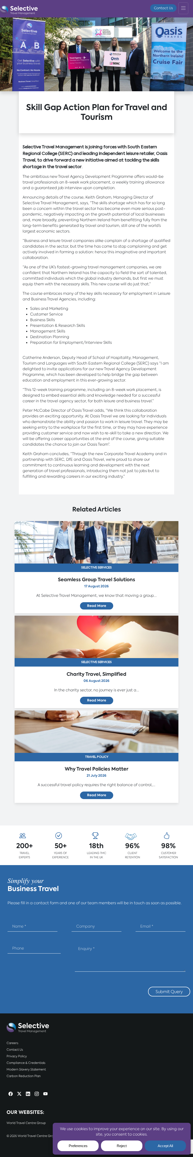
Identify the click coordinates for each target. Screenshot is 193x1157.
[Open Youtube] (45, 1094)
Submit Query (169, 991)
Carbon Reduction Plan (24, 1076)
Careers (12, 1043)
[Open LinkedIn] (28, 1094)
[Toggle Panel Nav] (183, 8)
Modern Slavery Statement (26, 1069)
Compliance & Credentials (26, 1063)
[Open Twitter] (19, 1094)
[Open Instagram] (37, 1094)
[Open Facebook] (10, 1094)
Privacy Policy (17, 1056)
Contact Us (163, 8)
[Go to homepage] (19, 9)
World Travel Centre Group (26, 1123)
